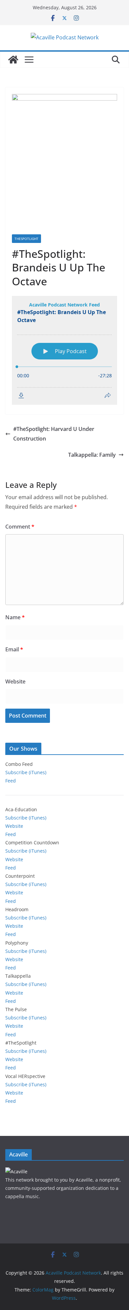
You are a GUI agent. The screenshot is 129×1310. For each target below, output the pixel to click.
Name (15, 617)
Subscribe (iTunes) (25, 772)
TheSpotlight (26, 238)
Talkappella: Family (92, 454)
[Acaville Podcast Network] (13, 60)
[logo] (16, 1171)
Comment (19, 526)
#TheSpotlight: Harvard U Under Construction (53, 433)
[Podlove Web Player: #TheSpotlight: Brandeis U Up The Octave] (64, 350)
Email (14, 649)
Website (15, 681)
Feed (10, 780)
